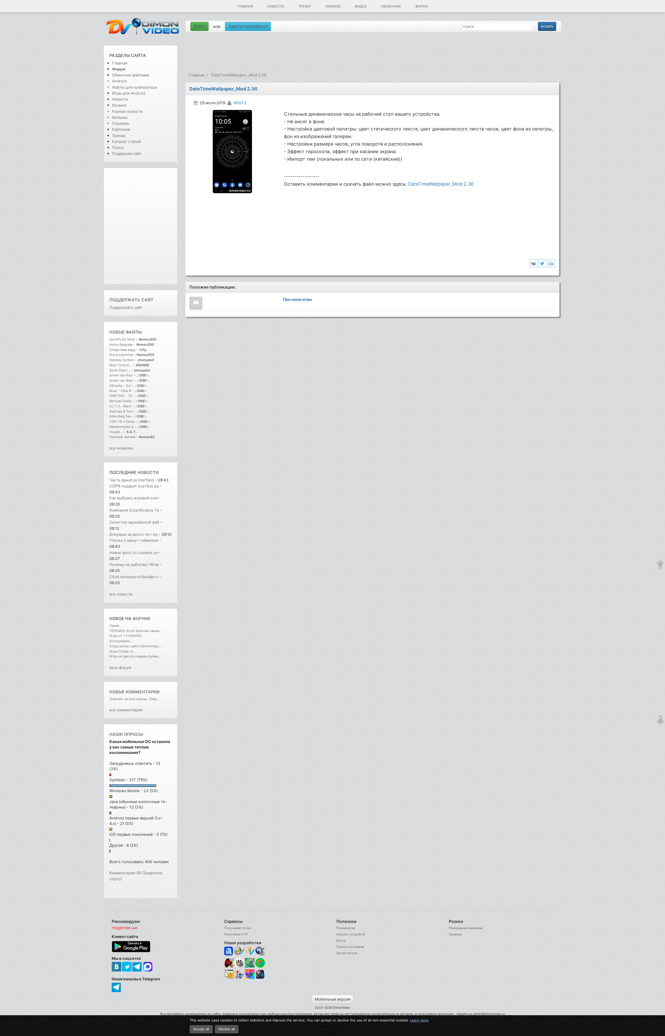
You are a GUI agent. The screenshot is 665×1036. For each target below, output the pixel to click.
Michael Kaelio (120, 401)
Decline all (226, 1029)
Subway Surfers (121, 360)
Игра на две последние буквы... (135, 656)
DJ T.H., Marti (120, 406)
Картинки (121, 129)
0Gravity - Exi (120, 386)
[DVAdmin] (229, 974)
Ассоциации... (121, 641)
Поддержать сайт (131, 299)
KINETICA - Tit (120, 396)
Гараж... (116, 626)
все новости (120, 594)
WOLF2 (240, 102)
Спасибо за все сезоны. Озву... (134, 699)
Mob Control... (120, 365)
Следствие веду (122, 350)
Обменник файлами (130, 75)
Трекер (304, 6)
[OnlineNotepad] (229, 951)
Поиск (118, 147)
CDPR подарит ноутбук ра (134, 486)
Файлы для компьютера (134, 87)
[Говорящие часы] (229, 963)
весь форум (120, 667)
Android (333, 6)
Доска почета (346, 953)
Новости (275, 6)
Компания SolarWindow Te (134, 510)
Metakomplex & (122, 427)
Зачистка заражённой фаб (134, 522)
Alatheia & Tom (121, 411)
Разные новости (127, 111)
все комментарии (126, 709)
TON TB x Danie (121, 421)
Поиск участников (350, 947)
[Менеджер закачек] (260, 963)
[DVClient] (250, 951)
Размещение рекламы (466, 928)
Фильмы (120, 117)
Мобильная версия (332, 999)
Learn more (419, 1020)
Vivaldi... (116, 432)
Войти (199, 26)
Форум (421, 6)
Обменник (391, 6)
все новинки (121, 448)
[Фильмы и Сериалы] (260, 978)
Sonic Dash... (119, 370)
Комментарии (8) (125, 872)
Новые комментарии (134, 691)
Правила (455, 934)
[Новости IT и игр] (239, 978)
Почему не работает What (134, 564)
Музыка (119, 105)
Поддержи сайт (126, 153)
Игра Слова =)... (122, 651)
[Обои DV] (250, 978)
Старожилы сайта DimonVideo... (135, 646)
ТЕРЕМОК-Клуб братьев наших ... (136, 631)
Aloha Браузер (121, 345)
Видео (361, 6)
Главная (245, 6)
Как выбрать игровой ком (133, 498)
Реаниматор (345, 928)
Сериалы (120, 123)
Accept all (201, 1029)
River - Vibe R (120, 391)
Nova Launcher (121, 355)
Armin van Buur (121, 375)
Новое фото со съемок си (133, 552)
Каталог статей (126, 141)
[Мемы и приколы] (239, 951)
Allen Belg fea (120, 416)
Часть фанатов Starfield (131, 480)
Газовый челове (122, 437)
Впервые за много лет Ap (133, 534)
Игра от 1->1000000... (127, 636)
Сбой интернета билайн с (133, 576)
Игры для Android (128, 93)
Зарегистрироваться (248, 26)
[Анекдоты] (250, 966)
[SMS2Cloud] (260, 951)
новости (148, 472)
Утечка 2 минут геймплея (133, 540)
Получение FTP (236, 934)
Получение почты (237, 928)
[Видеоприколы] (239, 966)
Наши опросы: (126, 734)
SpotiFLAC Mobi (122, 339)
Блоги (340, 940)
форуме (141, 618)
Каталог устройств (350, 934)
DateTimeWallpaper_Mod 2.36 (441, 184)
